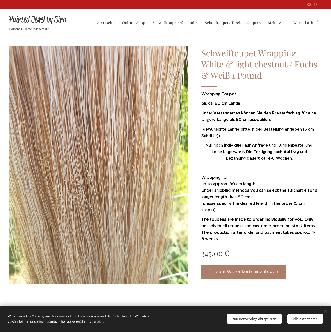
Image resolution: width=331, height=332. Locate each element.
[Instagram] (316, 4)
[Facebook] (309, 4)
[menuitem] (107, 22)
